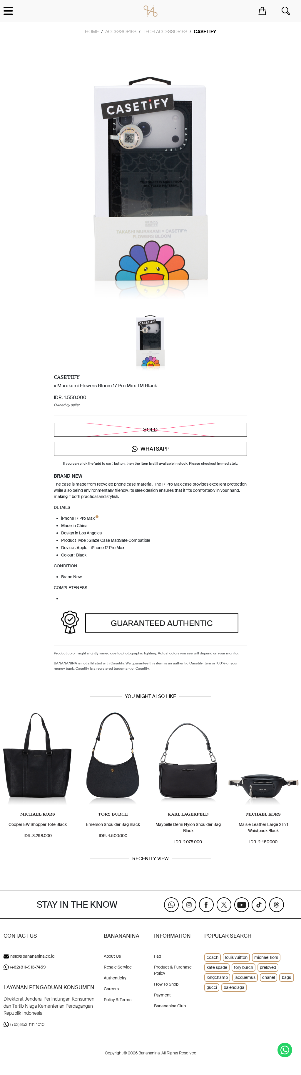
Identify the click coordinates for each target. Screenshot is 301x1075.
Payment (162, 995)
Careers (111, 988)
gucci (212, 987)
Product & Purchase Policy (173, 970)
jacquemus (245, 977)
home (92, 32)
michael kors (266, 957)
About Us (112, 956)
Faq (157, 956)
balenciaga (234, 987)
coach (212, 957)
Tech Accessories (165, 32)
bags (286, 977)
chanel (268, 977)
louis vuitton (236, 957)
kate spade (217, 967)
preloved (268, 967)
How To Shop (166, 984)
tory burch (243, 967)
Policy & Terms (117, 999)
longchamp (217, 977)
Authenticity (115, 978)
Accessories (120, 32)
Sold (150, 429)
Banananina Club (170, 1006)
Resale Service (118, 967)
